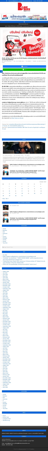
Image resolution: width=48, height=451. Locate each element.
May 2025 (5, 295)
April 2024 (5, 315)
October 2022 (6, 343)
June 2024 (5, 312)
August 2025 (6, 290)
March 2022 (5, 354)
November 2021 (6, 360)
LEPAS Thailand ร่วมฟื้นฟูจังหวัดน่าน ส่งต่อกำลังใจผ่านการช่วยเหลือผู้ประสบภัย (27, 164)
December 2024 (7, 302)
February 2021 (6, 374)
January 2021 (6, 376)
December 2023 (6, 321)
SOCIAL (34, 166)
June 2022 (5, 349)
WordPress (32, 449)
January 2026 (6, 282)
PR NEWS (35, 173)
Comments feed (6, 418)
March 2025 (5, 298)
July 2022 (5, 348)
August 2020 (6, 384)
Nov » (7, 198)
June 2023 (5, 331)
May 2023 (5, 332)
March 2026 (5, 279)
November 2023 (6, 323)
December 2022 (6, 340)
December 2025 (6, 284)
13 (40, 188)
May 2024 (5, 313)
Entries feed (6, 417)
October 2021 (6, 362)
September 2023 (7, 326)
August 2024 (6, 309)
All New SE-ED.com (41, 61)
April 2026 (5, 277)
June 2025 (5, 293)
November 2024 (6, 304)
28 (3, 195)
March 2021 (5, 373)
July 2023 (5, 329)
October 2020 (6, 381)
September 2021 (7, 363)
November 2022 (6, 342)
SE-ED (3, 62)
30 (15, 195)
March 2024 (5, 317)
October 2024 (6, 306)
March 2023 (5, 335)
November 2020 (6, 379)
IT (3, 235)
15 (9, 191)
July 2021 (5, 367)
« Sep (3, 198)
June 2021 (5, 368)
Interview (5, 233)
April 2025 (5, 296)
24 (22, 193)
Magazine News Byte (22, 449)
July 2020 (5, 385)
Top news (5, 243)
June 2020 (5, 387)
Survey (28, 155)
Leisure (29, 61)
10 (22, 188)
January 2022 (6, 357)
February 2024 (6, 318)
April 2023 (5, 334)
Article (4, 229)
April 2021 (5, 371)
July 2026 (5, 273)
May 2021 (5, 370)
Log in (4, 415)
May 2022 (5, 351)
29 (9, 195)
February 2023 (6, 337)
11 (28, 188)
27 (41, 193)
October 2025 (6, 287)
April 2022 (5, 353)
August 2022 (6, 346)
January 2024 (6, 320)
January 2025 (6, 301)
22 (9, 193)
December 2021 (6, 359)
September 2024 (7, 307)
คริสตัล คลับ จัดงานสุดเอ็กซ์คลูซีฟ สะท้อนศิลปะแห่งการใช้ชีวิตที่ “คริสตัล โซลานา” (20, 264)
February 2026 (6, 281)
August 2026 (6, 271)
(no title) (5, 255)
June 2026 (5, 274)
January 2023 (6, 338)
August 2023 (6, 327)
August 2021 (6, 365)
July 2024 (5, 310)
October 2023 (6, 324)
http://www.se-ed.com (17, 118)
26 (34, 193)
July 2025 (5, 291)
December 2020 (7, 378)
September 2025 (7, 288)
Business (5, 230)
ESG (4, 232)
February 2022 (6, 356)
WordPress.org (6, 420)
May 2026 (5, 276)
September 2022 (7, 345)
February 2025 (6, 299)
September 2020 (7, 382)
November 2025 (6, 285)
